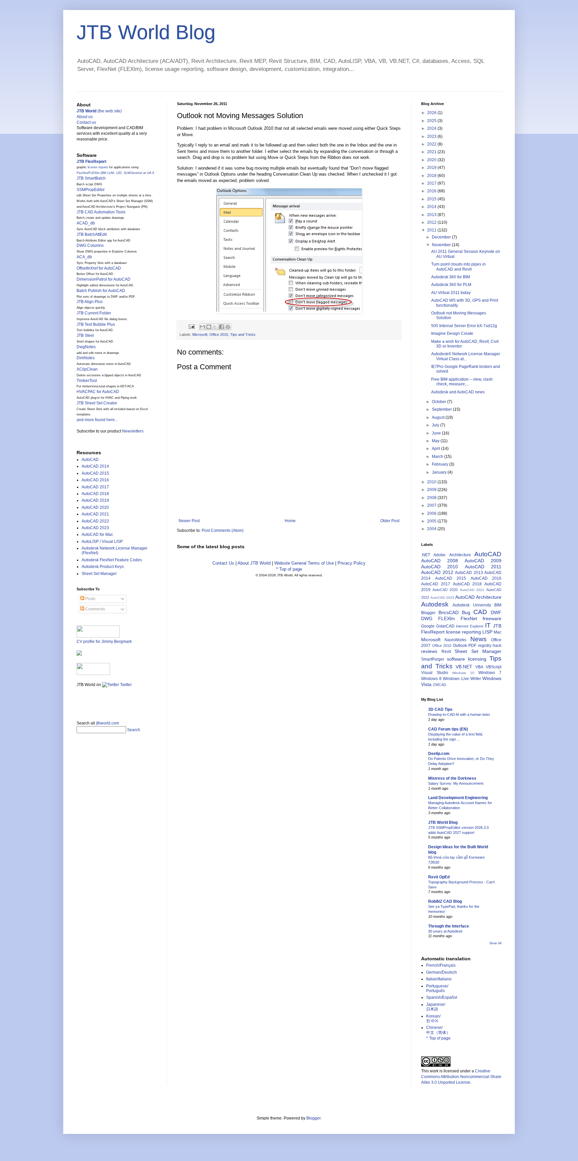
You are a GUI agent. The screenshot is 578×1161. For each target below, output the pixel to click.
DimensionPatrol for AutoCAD (103, 279)
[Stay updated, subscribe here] (79, 701)
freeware (492, 618)
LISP (487, 632)
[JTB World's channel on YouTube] (93, 673)
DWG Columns (90, 245)
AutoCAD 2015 (95, 473)
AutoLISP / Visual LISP (102, 541)
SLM (127, 173)
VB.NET (464, 666)
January (440, 472)
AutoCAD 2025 (442, 597)
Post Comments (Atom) (223, 530)
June (437, 433)
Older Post (389, 520)
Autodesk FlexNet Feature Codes (112, 560)
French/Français (441, 965)
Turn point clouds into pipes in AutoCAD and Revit (458, 266)
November (442, 245)
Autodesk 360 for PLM (451, 284)
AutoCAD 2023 (95, 527)
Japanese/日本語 (435, 1006)
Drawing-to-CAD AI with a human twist (459, 714)
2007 (432, 505)
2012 (432, 222)
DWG (426, 618)
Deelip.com (439, 753)
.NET (425, 555)
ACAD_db (86, 223)
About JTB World (254, 563)
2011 (432, 230)
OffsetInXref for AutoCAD (99, 268)
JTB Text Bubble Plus (96, 324)
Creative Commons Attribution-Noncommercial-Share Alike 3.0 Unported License (461, 1077)
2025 (432, 120)
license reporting (463, 632)
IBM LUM (107, 173)
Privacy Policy (352, 563)
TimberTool (87, 380)
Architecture (460, 555)
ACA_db (84, 257)
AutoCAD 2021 (95, 514)
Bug (466, 612)
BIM (497, 605)
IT (488, 625)
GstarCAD (445, 626)
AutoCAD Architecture (478, 597)
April (436, 448)
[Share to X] (215, 326)
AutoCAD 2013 (469, 572)
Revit (446, 651)
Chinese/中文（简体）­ (438, 1030)
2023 (432, 136)
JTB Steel (85, 335)
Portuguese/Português (437, 988)
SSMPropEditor (91, 189)
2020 (432, 160)
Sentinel (136, 173)
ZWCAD (439, 685)
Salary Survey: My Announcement (455, 783)
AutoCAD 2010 (439, 566)
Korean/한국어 (433, 1018)
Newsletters (132, 431)
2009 (432, 489)
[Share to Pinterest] (227, 326)
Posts (89, 598)
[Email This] (202, 326)
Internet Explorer (470, 626)
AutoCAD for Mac (97, 534)
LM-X (150, 173)
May (436, 441)
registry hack (490, 645)
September (442, 409)
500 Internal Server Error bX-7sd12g (464, 325)
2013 (432, 214)
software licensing (466, 659)
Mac (497, 632)
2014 (432, 206)
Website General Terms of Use (304, 563)
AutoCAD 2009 (483, 560)
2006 (432, 513)
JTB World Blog (146, 32)
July (436, 425)
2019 (432, 167)
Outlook (460, 645)
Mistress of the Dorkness (452, 778)
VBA (479, 667)
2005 (432, 521)
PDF (472, 645)
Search (133, 730)
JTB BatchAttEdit (92, 234)
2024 (432, 128)
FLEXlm (94, 173)
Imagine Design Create (452, 333)
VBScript (493, 667)
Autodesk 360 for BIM (450, 277)
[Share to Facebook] (221, 326)
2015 (432, 199)
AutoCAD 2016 (95, 480)
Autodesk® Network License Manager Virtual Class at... (465, 356)
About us (85, 116)
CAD (480, 611)
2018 (432, 175)
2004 (432, 528)
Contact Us (223, 563)
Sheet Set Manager (99, 573)
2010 (432, 482)
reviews (429, 651)
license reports (98, 167)
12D (119, 173)
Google (428, 626)
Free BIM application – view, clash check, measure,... (462, 381)
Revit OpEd (439, 877)
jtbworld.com (107, 723)
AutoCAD (90, 459)
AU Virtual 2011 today (451, 292)
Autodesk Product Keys (103, 566)
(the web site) (99, 111)
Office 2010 (218, 334)
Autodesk (435, 604)
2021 (432, 152)
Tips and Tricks (243, 334)
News (478, 639)
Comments (94, 609)
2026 (432, 112)
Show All (495, 943)
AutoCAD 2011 (483, 566)
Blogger (428, 612)
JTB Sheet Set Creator (97, 403)
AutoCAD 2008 (439, 560)
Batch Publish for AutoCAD (101, 290)
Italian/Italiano (439, 979)
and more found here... (97, 419)
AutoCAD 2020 (95, 507)
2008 (432, 497)
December (442, 237)
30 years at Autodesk (445, 931)
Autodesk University (472, 605)
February (440, 464)
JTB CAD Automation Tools (101, 212)
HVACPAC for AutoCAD (98, 391)
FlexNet (82, 173)
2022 (432, 144)
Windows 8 (431, 678)
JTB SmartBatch (91, 178)
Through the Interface (448, 926)
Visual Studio (434, 672)
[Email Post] (191, 326)
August (439, 417)
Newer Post (189, 520)
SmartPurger (432, 659)
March (438, 456)
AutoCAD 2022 (95, 521)
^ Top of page (289, 569)
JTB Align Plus (90, 301)
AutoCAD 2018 (95, 493)
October (439, 401)
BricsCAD (449, 612)
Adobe (440, 555)
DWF (496, 612)
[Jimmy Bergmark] (79, 654)
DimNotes (86, 358)
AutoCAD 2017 (95, 487)
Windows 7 (489, 672)
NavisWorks (455, 640)
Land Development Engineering (458, 797)
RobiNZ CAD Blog (445, 901)
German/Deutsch (441, 972)
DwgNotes (86, 347)
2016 (432, 191)
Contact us (86, 122)
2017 (432, 183)
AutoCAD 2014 (95, 466)
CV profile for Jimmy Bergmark (104, 641)
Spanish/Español (441, 997)
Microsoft (199, 334)
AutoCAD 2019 (95, 500)
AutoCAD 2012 (437, 572)
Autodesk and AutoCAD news (458, 392)
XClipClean (87, 369)
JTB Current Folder (94, 313)
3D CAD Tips (440, 709)
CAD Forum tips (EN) (448, 729)
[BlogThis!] (208, 326)
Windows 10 (463, 673)
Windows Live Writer (462, 678)
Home (290, 520)
